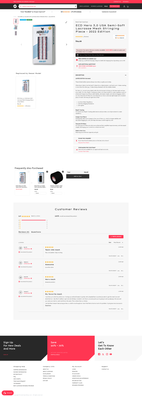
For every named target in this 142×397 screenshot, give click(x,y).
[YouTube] (111, 354)
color (35, 191)
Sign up (5, 354)
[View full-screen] (66, 22)
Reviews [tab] (24, 232)
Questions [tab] (36, 232)
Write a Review (117, 237)
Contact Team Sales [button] (83, 151)
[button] (75, 6)
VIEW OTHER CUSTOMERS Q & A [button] (87, 66)
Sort (110, 242)
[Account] (124, 6)
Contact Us (117, 1)
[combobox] (49, 6)
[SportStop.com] (15, 6)
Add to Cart (78, 176)
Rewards (126, 1)
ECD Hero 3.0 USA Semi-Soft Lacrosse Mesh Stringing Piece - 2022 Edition (36, 16)
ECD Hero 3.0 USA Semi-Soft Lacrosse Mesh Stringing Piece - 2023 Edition (25, 100)
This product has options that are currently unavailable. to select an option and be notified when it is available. (100, 51)
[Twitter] (103, 354)
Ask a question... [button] (82, 67)
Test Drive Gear (114, 6)
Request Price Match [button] (83, 142)
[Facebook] (99, 354)
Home (14, 16)
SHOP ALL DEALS (55, 354)
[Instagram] (107, 354)
